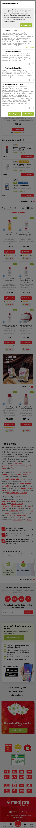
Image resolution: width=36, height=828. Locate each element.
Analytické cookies (13, 51)
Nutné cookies (11, 31)
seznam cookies (9, 21)
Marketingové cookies (14, 84)
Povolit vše (27, 25)
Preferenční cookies (13, 68)
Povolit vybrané (14, 114)
